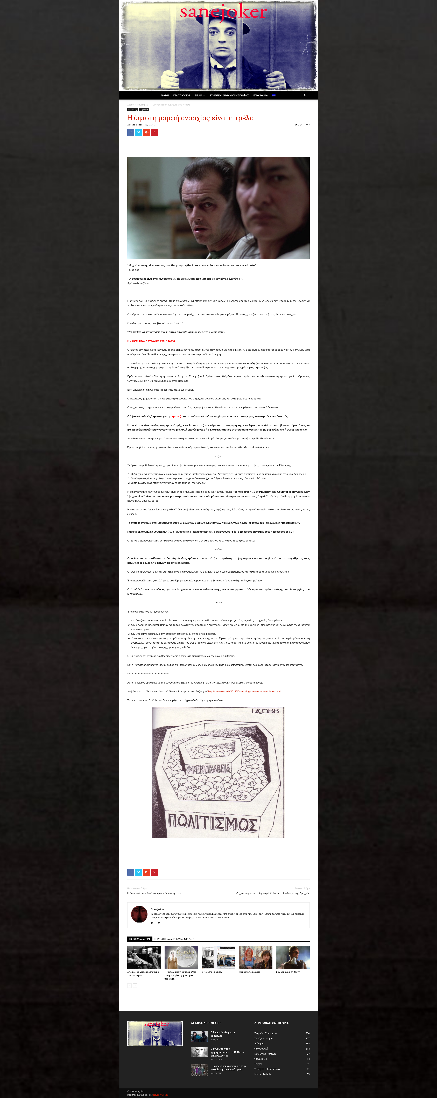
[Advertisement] (218, 147)
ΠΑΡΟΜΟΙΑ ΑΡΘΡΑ (139, 939)
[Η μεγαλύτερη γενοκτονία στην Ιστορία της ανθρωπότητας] (199, 1070)
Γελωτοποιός (181, 95)
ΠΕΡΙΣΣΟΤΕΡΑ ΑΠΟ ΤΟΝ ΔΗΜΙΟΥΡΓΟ (174, 939)
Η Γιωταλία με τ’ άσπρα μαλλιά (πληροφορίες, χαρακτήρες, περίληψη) (180, 975)
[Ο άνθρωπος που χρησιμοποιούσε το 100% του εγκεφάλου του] (199, 1052)
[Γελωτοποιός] (218, 45)
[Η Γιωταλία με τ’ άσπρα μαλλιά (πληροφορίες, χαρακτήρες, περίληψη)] (181, 957)
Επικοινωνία (260, 95)
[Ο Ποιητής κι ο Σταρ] (218, 957)
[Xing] (160, 923)
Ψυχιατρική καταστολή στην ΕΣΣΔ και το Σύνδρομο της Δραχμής (273, 893)
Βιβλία (198, 95)
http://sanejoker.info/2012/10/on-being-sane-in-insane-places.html (244, 691)
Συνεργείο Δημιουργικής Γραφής (229, 95)
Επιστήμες (142, 104)
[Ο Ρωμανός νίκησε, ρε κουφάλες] (199, 1036)
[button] (305, 95)
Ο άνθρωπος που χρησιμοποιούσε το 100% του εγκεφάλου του (227, 1052)
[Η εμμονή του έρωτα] (255, 957)
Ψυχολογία (144, 109)
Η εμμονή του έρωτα (249, 972)
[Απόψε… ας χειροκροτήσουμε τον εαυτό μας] (144, 957)
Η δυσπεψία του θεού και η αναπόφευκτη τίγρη (154, 893)
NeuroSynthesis (160, 1094)
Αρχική (165, 95)
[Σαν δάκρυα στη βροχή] (293, 957)
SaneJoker (137, 124)
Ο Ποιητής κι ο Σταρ (212, 972)
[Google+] (154, 923)
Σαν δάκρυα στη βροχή (288, 972)
